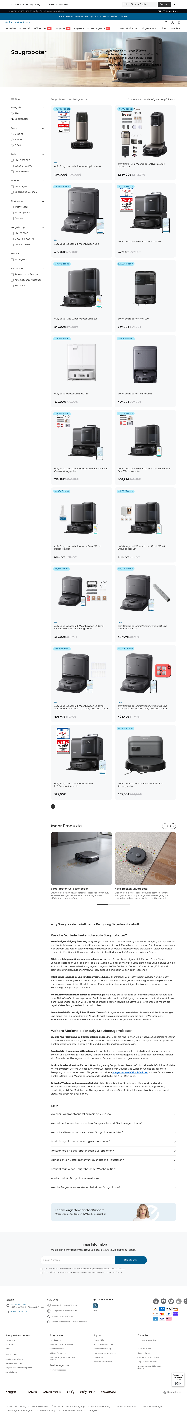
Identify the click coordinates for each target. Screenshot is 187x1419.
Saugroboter (21, 119)
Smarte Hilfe (99, 1340)
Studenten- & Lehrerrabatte (61, 1344)
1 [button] (53, 806)
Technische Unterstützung (63, 1316)
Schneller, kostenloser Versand (64, 1305)
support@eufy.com (19, 1311)
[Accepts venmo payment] (155, 1319)
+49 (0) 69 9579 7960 (18, 1305)
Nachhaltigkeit (143, 1353)
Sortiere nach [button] (135, 100)
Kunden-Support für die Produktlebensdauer (70, 1322)
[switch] (178, 1383)
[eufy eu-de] (10, 22)
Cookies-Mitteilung (45, 1410)
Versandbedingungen (75, 1407)
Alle (17, 113)
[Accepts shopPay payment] (175, 1314)
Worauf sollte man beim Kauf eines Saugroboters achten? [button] (87, 1132)
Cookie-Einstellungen (152, 1407)
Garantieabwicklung (102, 1349)
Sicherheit (10, 1344)
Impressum (98, 1357)
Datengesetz (93, 1410)
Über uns (56, 1407)
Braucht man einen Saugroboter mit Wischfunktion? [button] (83, 1169)
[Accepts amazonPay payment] (155, 1309)
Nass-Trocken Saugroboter (131, 889)
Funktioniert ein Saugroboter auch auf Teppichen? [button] (82, 1151)
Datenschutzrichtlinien (126, 1407)
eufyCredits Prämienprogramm (19, 1368)
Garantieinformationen (103, 1344)
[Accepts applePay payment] (169, 1309)
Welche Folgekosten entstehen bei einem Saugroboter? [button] (85, 1187)
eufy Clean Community (147, 1362)
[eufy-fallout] (171, 1301)
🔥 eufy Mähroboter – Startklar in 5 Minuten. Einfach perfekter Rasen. (94, 16)
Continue (164, 4)
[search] (166, 22)
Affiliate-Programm (57, 1353)
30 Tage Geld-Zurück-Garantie (64, 1311)
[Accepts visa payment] (162, 1319)
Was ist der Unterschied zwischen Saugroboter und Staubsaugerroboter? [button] (96, 1123)
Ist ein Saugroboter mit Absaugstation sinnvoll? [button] (80, 1142)
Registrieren (130, 1260)
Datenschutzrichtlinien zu (114, 1268)
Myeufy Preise (11, 1372)
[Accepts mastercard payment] (162, 1314)
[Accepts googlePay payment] (155, 1314)
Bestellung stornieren (103, 1362)
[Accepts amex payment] (162, 1309)
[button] (174, 4)
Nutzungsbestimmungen (20, 1410)
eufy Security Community (148, 1357)
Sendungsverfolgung (14, 1359)
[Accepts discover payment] (175, 1309)
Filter (17, 100)
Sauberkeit (10, 1340)
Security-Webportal (58, 1370)
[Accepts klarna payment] (169, 1319)
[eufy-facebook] (163, 1301)
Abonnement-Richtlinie (70, 1410)
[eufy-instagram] (156, 1301)
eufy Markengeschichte (147, 1340)
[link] (113, 1212)
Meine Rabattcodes (14, 1363)
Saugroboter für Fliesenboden (70, 889)
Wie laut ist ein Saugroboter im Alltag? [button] (75, 1178)
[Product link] (81, 132)
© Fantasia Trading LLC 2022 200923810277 (27, 1406)
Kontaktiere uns (144, 1349)
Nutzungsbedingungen (89, 1268)
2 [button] (57, 806)
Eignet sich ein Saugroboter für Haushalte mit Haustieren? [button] (87, 1160)
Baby (8, 1349)
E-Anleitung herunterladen (105, 1353)
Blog (139, 1344)
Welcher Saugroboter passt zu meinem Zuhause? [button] (81, 1114)
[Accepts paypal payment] (169, 1314)
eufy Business (55, 1340)
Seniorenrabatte (57, 1349)
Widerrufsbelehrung (100, 1407)
